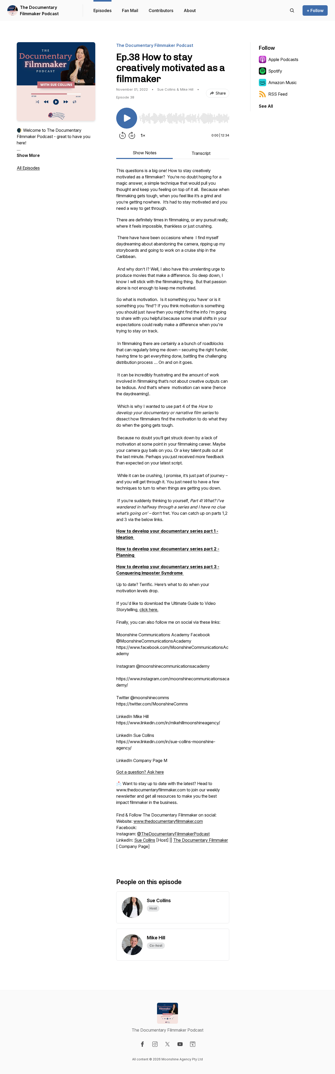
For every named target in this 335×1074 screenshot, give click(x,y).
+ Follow (315, 10)
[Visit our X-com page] (167, 1044)
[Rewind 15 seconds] (122, 135)
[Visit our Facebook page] (142, 1044)
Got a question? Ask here (140, 772)
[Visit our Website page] (192, 1044)
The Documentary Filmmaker (200, 840)
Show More (28, 155)
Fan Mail (130, 10)
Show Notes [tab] (145, 152)
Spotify (275, 71)
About (190, 10)
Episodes (102, 10)
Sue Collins (144, 840)
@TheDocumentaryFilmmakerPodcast (173, 833)
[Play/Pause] (126, 118)
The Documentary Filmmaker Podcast (39, 10)
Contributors (161, 10)
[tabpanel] (172, 514)
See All (266, 106)
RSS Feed (277, 94)
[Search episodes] (292, 10)
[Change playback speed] (143, 135)
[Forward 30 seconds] (132, 135)
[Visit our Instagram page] (155, 1044)
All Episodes (28, 168)
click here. (148, 609)
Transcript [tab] (201, 153)
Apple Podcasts (283, 59)
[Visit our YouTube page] (180, 1044)
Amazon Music (282, 82)
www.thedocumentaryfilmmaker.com (168, 821)
